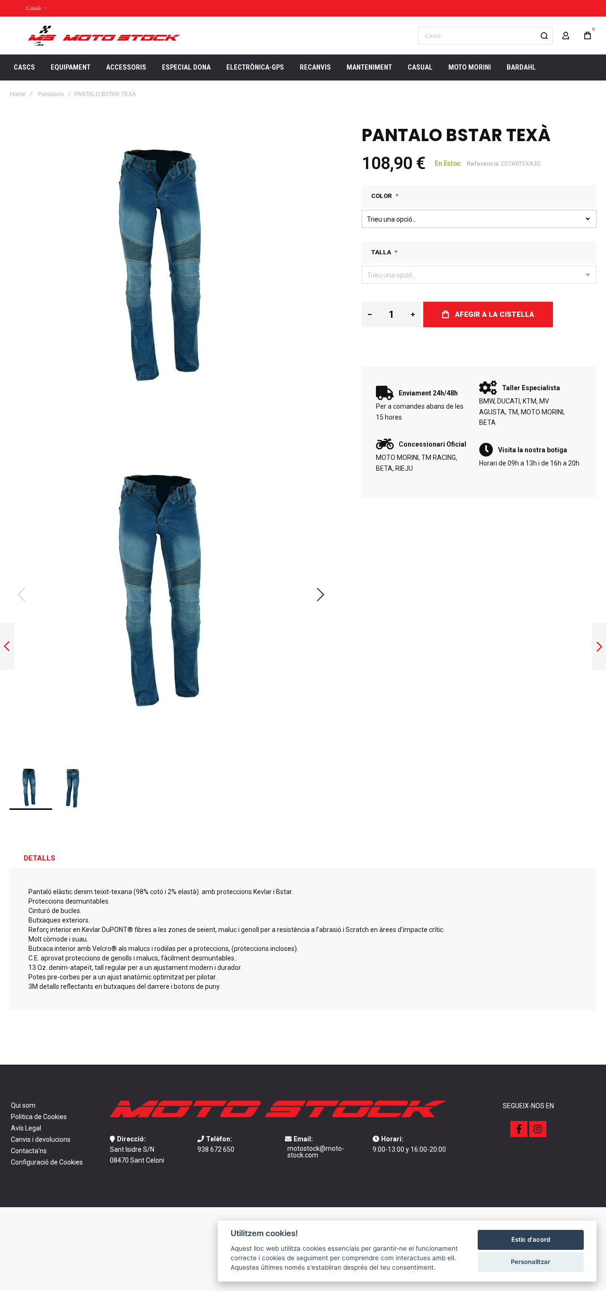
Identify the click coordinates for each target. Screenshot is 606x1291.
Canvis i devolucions (41, 1139)
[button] (30, 8)
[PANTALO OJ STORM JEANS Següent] (599, 646)
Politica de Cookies (39, 1117)
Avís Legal (26, 1128)
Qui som (23, 1105)
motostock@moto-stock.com (315, 1152)
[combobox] (485, 36)
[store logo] (104, 36)
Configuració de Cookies (47, 1162)
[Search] (544, 36)
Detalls (39, 858)
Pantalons (51, 94)
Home (18, 94)
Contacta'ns (29, 1151)
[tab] (39, 858)
